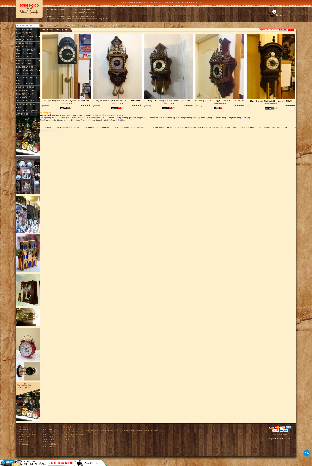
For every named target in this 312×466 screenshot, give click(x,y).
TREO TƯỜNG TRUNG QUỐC (25, 105)
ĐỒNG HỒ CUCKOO (24, 57)
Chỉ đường (119, 26)
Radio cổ (66, 439)
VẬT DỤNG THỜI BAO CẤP (27, 36)
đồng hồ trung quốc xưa (126, 118)
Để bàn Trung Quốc (49, 432)
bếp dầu (196, 127)
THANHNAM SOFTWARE (283, 439)
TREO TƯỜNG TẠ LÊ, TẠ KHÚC (26, 78)
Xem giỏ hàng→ (282, 15)
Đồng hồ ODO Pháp (49, 444)
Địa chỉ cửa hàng (196, 2)
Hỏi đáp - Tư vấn (24, 437)
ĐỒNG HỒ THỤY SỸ (24, 74)
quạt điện (215, 127)
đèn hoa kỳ (231, 127)
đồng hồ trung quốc (60, 127)
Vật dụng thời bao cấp (70, 432)
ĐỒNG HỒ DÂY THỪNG (25, 84)
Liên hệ (135, 26)
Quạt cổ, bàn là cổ (69, 437)
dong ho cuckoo (283, 127)
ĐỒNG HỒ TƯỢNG (23, 60)
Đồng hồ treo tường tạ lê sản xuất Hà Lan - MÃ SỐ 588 (117, 101)
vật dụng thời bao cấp (178, 127)
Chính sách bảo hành (181, 2)
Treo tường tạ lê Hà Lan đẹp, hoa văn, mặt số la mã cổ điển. (220, 101)
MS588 (114, 108)
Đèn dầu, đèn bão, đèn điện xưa (74, 434)
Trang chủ (124, 2)
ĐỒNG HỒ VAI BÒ (23, 64)
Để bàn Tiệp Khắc (48, 446)
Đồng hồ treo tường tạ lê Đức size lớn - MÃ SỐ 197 (168, 101)
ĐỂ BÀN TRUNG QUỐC (25, 90)
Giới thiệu (133, 2)
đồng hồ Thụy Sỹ (243, 118)
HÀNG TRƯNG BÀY (24, 33)
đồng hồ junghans (229, 118)
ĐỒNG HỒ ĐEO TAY (24, 53)
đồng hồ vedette (214, 118)
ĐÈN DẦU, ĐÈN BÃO (24, 43)
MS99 (217, 108)
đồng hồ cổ (90, 115)
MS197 (165, 108)
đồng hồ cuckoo (270, 127)
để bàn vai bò (164, 127)
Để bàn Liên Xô (48, 429)
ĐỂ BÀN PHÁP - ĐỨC (24, 67)
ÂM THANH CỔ (22, 114)
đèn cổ (189, 127)
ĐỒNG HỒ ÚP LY (23, 47)
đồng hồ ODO (201, 118)
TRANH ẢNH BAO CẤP (25, 50)
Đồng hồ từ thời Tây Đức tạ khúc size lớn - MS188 (271, 101)
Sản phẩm (69, 26)
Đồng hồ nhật (47, 441)
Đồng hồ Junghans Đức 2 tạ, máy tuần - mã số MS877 (66, 101)
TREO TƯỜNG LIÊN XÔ (25, 101)
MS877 (63, 108)
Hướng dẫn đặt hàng (146, 2)
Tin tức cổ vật (23, 444)
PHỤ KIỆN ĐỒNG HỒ (24, 40)
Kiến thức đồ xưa (92, 26)
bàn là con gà (205, 127)
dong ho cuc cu (52, 130)
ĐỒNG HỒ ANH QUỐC (25, 87)
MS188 (268, 108)
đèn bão (223, 127)
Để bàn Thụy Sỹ (48, 437)
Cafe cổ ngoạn (24, 441)
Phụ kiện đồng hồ (48, 439)
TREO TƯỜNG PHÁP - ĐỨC (27, 70)
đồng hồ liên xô (110, 118)
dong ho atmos (255, 127)
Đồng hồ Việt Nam (69, 429)
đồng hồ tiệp (153, 127)
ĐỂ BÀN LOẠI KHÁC (24, 94)
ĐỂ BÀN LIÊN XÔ (23, 97)
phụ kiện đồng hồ (102, 115)
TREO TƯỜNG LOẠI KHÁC (27, 111)
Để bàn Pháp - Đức (49, 434)
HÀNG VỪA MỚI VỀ (24, 29)
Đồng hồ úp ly (47, 449)
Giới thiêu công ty (25, 429)
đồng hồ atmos (243, 127)
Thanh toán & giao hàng (163, 2)
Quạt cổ (65, 441)
